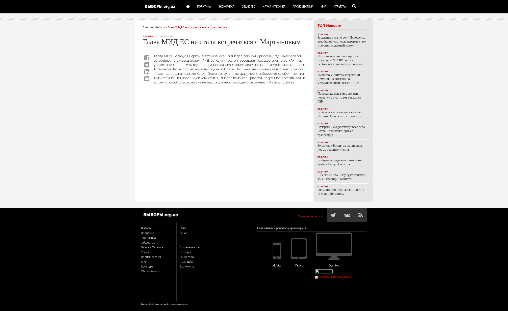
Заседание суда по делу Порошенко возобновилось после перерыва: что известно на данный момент (342, 42)
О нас (183, 233)
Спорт (145, 252)
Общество (248, 6)
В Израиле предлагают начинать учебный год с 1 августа (340, 162)
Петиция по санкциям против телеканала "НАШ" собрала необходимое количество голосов (340, 60)
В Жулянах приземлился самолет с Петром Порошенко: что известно (341, 114)
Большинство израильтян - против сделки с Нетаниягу (341, 192)
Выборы (148, 36)
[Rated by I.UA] (324, 272)
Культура (340, 6)
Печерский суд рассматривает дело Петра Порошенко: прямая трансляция (341, 131)
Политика (204, 6)
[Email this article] (146, 79)
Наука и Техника (274, 6)
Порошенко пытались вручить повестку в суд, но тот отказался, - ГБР (341, 98)
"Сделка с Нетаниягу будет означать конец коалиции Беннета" (342, 177)
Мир (323, 6)
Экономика (226, 6)
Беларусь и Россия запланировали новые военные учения (341, 148)
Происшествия (303, 6)
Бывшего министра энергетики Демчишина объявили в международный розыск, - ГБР (339, 79)
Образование (150, 271)
